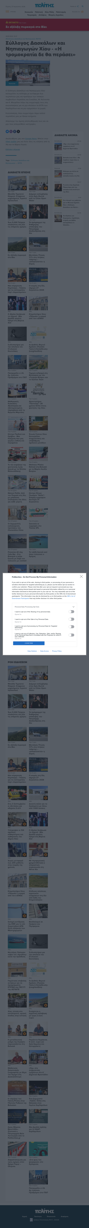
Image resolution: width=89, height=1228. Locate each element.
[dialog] (44, 614)
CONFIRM (29, 643)
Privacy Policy (57, 651)
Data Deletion (32, 651)
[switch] (71, 611)
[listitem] (44, 607)
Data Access (44, 651)
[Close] (82, 577)
